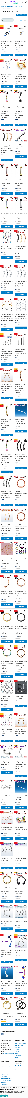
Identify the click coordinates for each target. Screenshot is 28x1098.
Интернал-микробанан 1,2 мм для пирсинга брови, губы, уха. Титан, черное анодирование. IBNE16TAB (21, 111)
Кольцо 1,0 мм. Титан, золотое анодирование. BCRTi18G (21, 44)
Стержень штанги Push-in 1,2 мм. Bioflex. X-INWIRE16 (20, 421)
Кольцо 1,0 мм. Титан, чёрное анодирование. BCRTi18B (7, 44)
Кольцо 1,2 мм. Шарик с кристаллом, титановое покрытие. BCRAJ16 (21, 560)
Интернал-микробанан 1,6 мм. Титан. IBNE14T (6, 762)
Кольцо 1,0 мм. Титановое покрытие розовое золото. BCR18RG (21, 494)
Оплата (17, 1049)
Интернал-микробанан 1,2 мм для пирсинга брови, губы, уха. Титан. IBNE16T (21, 764)
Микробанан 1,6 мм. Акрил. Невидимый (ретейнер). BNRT (6, 983)
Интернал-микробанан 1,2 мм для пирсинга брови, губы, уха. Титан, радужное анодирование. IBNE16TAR (7, 111)
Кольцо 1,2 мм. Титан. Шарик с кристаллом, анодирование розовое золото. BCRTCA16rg (21, 595)
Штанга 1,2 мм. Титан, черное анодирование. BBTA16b (21, 215)
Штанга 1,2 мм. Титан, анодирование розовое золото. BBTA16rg (7, 182)
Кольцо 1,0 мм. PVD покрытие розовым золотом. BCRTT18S (6, 829)
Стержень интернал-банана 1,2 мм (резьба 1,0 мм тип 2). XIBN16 (21, 284)
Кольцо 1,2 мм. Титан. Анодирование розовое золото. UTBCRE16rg (21, 664)
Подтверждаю (4, 1096)
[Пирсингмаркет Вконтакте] (2, 1034)
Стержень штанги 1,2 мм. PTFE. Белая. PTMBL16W (21, 797)
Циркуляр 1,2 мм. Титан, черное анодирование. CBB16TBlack (20, 890)
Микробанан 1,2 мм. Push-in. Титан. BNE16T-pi (6, 76)
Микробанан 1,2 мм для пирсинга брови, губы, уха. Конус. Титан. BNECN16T (7, 494)
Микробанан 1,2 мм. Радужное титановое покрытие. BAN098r (21, 983)
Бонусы (17, 1053)
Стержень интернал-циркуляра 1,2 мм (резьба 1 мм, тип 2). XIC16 (21, 317)
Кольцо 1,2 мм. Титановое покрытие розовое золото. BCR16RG (21, 527)
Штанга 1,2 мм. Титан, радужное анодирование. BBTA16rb (7, 215)
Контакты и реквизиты (20, 1043)
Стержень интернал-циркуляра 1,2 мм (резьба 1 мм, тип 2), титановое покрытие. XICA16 (7, 318)
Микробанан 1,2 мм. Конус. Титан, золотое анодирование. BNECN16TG (6, 423)
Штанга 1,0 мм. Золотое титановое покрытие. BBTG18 (20, 76)
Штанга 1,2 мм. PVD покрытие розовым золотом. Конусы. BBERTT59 (6, 387)
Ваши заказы (18, 1069)
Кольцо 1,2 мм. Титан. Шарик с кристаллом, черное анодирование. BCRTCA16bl (21, 630)
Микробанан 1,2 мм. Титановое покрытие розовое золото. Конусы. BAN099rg (7, 594)
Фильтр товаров (21, 15)
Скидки (17, 1051)
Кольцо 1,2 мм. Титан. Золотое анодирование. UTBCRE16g (7, 890)
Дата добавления (6, 20)
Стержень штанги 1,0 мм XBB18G (21, 859)
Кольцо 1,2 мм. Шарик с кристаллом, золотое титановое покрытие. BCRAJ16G (7, 560)
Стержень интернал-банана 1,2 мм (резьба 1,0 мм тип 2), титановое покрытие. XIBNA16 (21, 250)
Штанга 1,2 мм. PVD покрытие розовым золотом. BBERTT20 (20, 731)
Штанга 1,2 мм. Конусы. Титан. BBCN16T (19, 146)
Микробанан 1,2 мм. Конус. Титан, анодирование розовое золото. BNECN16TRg (20, 388)
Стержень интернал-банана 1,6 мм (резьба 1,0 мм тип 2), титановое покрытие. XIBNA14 (7, 148)
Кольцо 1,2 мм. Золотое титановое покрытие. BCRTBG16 (7, 1015)
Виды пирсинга (4, 1064)
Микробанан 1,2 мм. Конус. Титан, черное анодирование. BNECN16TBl (21, 457)
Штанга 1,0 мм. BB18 (7, 921)
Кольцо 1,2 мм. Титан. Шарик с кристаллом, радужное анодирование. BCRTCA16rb (7, 665)
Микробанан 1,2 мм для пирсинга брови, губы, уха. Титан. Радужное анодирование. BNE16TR (7, 459)
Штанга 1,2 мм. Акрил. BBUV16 (19, 697)
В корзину (7, 55)
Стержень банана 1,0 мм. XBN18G (7, 859)
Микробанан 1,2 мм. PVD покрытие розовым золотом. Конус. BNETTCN (6, 527)
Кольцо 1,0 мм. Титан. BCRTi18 (21, 951)
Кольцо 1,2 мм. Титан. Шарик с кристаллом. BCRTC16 (7, 797)
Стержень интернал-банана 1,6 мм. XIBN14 (7, 283)
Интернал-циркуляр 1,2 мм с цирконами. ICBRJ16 (6, 731)
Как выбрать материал (6, 1070)
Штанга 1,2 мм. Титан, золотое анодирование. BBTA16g (21, 182)
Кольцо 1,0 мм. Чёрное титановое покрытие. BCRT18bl (20, 1015)
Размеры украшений (6, 1072)
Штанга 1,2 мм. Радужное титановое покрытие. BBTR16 (21, 829)
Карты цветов (4, 1074)
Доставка (17, 1047)
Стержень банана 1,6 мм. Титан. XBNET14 (21, 922)
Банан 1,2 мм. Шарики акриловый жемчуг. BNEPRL (6, 248)
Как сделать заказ (19, 1045)
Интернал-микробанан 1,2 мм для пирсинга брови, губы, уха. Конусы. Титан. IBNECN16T (7, 353)
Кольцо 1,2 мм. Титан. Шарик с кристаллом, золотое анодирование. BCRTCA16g (7, 630)
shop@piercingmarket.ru (8, 1053)
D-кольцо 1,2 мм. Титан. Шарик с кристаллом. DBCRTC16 (5, 699)
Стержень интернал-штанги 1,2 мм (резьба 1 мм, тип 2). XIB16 (21, 352)
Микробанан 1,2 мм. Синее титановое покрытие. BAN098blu (7, 952)
